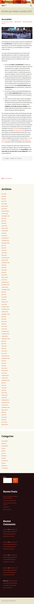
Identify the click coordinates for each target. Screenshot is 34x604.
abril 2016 (4, 272)
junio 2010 (4, 414)
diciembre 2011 (5, 375)
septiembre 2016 (6, 262)
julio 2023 (4, 198)
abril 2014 (4, 324)
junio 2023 (4, 201)
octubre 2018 (5, 230)
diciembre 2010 (5, 400)
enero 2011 (4, 397)
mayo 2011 (4, 387)
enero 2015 (4, 304)
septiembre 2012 (6, 358)
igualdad (30, 21)
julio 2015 (4, 292)
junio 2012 (4, 363)
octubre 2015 (5, 287)
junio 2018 (4, 233)
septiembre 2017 (6, 243)
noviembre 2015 (5, 284)
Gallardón (15, 128)
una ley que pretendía (19, 130)
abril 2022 (4, 221)
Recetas (4, 463)
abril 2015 (4, 299)
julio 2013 (4, 341)
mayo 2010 (4, 417)
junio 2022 (4, 218)
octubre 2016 (5, 260)
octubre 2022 (5, 213)
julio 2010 (4, 412)
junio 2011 (4, 385)
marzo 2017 (4, 252)
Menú (3, 5)
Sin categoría (5, 468)
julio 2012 (4, 360)
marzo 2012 (4, 368)
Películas (4, 458)
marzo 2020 (4, 225)
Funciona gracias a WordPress (9, 600)
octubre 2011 (5, 378)
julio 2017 (4, 245)
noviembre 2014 (5, 309)
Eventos (3, 448)
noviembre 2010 (5, 402)
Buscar (4, 477)
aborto (25, 21)
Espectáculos (5, 446)
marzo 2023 (4, 203)
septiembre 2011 (6, 380)
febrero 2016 (5, 277)
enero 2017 (4, 255)
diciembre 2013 (5, 331)
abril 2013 (4, 348)
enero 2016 (4, 279)
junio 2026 (4, 194)
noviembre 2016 (5, 257)
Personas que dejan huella (9, 500)
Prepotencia (6, 507)
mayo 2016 (4, 270)
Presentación (5, 460)
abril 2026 (4, 196)
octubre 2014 (5, 311)
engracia (5, 529)
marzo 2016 (4, 275)
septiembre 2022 (6, 216)
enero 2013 (4, 353)
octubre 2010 (5, 405)
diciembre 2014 (5, 306)
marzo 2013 (4, 351)
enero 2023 (4, 208)
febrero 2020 (5, 228)
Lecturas (4, 453)
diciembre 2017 (5, 238)
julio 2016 (4, 265)
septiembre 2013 (6, 338)
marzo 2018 (4, 235)
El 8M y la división (7, 509)
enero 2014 (4, 329)
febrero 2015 (5, 302)
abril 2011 (4, 390)
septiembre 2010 (6, 407)
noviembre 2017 (5, 240)
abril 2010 (4, 419)
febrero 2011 (5, 395)
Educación (4, 443)
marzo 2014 (4, 326)
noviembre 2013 (5, 333)
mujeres (3, 23)
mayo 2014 (4, 321)
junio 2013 (4, 343)
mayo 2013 (4, 346)
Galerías (3, 451)
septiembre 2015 (6, 289)
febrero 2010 (5, 424)
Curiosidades (5, 441)
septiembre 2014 (6, 314)
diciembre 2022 (5, 211)
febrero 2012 (5, 370)
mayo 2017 (4, 250)
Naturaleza (4, 455)
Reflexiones (18, 21)
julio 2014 (4, 316)
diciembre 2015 (5, 282)
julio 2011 (4, 383)
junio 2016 (4, 267)
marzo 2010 (4, 422)
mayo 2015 (4, 297)
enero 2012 (4, 373)
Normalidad (6, 19)
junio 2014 (4, 319)
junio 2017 (4, 248)
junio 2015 (4, 294)
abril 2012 (4, 365)
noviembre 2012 (5, 356)
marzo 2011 (4, 392)
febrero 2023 (5, 206)
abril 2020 (4, 223)
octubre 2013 (5, 336)
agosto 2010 (4, 410)
